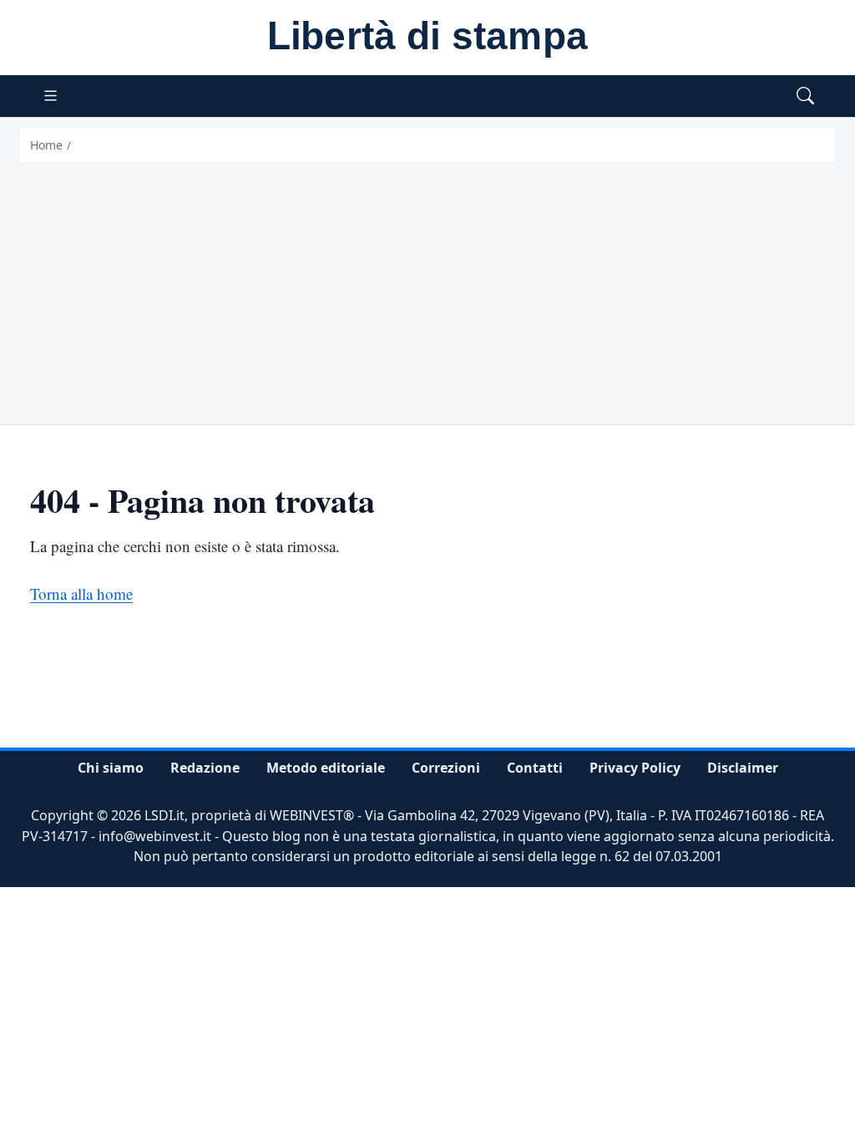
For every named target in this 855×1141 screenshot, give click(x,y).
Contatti (535, 767)
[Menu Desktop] (50, 96)
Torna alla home (81, 593)
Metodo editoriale (325, 767)
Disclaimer (742, 767)
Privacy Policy (634, 767)
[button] (805, 96)
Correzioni (446, 767)
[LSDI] (427, 38)
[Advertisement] (427, 289)
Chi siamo (111, 767)
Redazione (205, 767)
